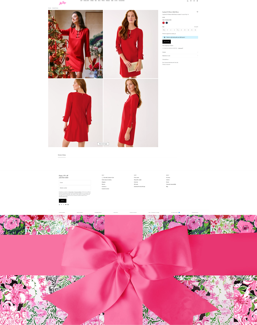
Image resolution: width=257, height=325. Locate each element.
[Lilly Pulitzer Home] (62, 3)
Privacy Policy (71, 191)
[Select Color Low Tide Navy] (167, 23)
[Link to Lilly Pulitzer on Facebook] (62, 204)
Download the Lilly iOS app (139, 186)
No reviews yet (173, 33)
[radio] (163, 30)
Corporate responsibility (171, 184)
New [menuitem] (81, 0)
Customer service (105, 188)
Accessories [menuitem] (121, 0)
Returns (103, 184)
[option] (75, 44)
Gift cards (136, 184)
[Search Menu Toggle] (187, 1)
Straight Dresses (55, 8)
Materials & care (166, 55)
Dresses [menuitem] (108, 0)
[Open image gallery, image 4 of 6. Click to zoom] (130, 113)
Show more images (103, 143)
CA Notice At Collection (133, 212)
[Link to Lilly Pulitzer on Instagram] (59, 204)
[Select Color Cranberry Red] (163, 23)
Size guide (196, 26)
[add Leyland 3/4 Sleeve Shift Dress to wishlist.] (197, 11)
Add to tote (166, 41)
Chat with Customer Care (108, 177)
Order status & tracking (106, 179)
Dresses (49, 8)
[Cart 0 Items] (197, 1)
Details (164, 52)
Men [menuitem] (96, 0)
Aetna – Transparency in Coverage (154, 212)
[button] (191, 1)
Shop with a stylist (137, 179)
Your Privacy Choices (174, 212)
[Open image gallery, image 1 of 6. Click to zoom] (75, 44)
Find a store (136, 177)
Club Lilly (136, 182)
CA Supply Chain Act (195, 212)
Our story (168, 177)
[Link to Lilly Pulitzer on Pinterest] (68, 204)
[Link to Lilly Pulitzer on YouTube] (66, 204)
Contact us (104, 186)
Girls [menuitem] (99, 0)
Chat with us (165, 59)
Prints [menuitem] (103, 0)
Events (167, 182)
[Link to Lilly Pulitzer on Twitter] (64, 204)
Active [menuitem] (116, 0)
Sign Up (62, 200)
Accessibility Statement (98, 212)
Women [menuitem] (91, 0)
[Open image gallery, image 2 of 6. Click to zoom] (130, 44)
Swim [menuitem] (112, 0)
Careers (168, 179)
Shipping (103, 182)
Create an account (166, 64)
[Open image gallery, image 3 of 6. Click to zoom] (75, 113)
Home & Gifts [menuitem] (86, 0)
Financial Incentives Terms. (63, 196)
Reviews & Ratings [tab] (62, 155)
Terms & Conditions (80, 212)
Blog (167, 186)
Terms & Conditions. (78, 191)
